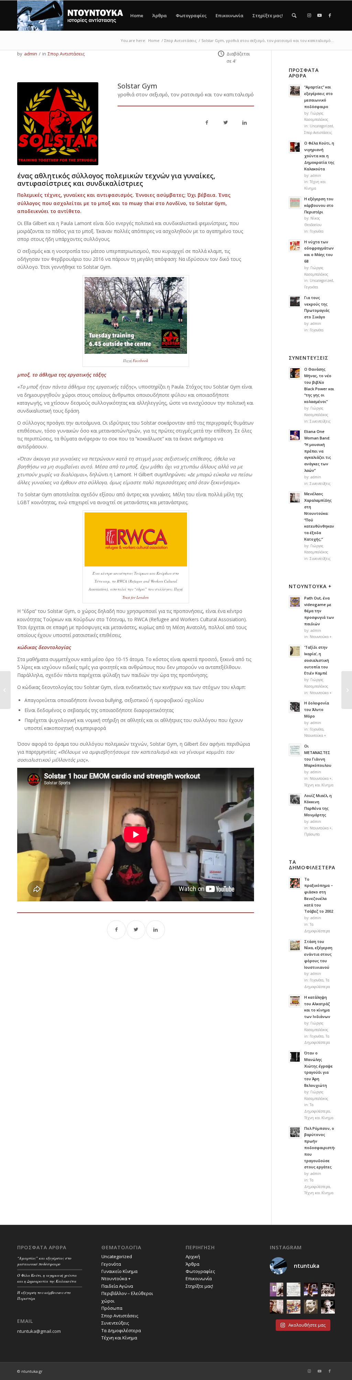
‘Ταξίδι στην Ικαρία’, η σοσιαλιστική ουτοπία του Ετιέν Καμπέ (316, 660)
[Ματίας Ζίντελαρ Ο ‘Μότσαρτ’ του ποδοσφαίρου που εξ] (328, 1307)
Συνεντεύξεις (320, 421)
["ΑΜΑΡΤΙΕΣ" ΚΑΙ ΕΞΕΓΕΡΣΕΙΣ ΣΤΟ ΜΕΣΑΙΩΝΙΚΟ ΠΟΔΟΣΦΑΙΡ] (293, 1307)
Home (136, 15)
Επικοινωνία (229, 15)
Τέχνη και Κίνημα (318, 785)
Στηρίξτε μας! (267, 15)
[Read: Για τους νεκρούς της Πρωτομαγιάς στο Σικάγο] (295, 301)
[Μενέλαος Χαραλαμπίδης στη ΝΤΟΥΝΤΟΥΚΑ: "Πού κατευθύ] (277, 1307)
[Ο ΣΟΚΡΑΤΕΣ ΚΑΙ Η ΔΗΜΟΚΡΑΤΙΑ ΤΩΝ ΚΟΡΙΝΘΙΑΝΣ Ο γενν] (311, 1289)
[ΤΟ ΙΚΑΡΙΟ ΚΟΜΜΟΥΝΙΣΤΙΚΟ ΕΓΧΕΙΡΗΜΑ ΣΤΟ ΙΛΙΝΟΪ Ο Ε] (277, 1289)
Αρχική (193, 1256)
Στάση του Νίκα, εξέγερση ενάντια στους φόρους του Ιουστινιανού (318, 954)
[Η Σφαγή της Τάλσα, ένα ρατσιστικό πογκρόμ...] (5, 690)
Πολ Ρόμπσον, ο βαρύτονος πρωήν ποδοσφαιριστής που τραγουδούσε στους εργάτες (320, 1148)
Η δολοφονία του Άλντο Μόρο (316, 709)
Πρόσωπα (312, 834)
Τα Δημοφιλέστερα (121, 1330)
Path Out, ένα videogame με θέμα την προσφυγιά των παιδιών (319, 610)
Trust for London (135, 597)
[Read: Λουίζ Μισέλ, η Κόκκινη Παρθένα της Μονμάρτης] (295, 799)
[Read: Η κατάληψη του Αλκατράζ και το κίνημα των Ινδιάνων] (295, 1001)
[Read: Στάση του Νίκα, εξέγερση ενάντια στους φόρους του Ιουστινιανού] (295, 945)
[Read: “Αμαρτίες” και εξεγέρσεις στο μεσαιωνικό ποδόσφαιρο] (295, 91)
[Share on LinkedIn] (244, 123)
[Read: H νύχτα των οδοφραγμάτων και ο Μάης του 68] (295, 246)
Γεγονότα (316, 231)
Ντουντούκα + (321, 636)
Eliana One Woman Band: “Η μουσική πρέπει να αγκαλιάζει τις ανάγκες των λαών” (317, 451)
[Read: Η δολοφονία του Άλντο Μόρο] (295, 707)
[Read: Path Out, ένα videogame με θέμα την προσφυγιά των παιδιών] (295, 602)
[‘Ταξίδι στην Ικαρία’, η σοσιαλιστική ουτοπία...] (346, 690)
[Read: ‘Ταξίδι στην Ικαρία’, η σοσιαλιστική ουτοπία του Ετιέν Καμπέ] (295, 651)
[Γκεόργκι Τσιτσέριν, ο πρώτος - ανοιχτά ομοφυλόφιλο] (311, 1307)
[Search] (294, 15)
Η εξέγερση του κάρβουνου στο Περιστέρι (318, 205)
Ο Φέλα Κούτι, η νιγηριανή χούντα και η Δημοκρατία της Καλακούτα (319, 155)
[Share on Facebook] (206, 123)
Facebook (140, 360)
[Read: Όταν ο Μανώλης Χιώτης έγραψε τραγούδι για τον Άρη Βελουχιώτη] (295, 1057)
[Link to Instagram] (309, 15)
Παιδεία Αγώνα (117, 1286)
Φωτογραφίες (191, 15)
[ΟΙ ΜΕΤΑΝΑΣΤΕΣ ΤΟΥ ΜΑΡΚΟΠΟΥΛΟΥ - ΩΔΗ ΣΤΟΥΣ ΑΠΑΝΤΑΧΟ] (293, 1289)
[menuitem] (294, 15)
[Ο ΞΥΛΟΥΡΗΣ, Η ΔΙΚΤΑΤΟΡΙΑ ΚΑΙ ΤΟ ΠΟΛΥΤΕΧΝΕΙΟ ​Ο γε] (328, 1289)
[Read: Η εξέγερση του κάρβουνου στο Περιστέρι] (295, 203)
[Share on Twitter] (225, 123)
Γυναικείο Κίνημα (119, 1271)
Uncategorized (321, 126)
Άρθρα (159, 15)
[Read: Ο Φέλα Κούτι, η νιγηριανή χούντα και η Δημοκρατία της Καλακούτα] (295, 147)
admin (30, 54)
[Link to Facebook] (329, 15)
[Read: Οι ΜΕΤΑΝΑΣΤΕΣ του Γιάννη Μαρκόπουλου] (295, 750)
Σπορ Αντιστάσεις (66, 54)
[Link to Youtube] (319, 15)
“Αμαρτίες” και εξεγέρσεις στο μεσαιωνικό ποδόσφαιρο (44, 1260)
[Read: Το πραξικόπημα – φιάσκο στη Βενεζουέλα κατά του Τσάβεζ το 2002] (295, 883)
